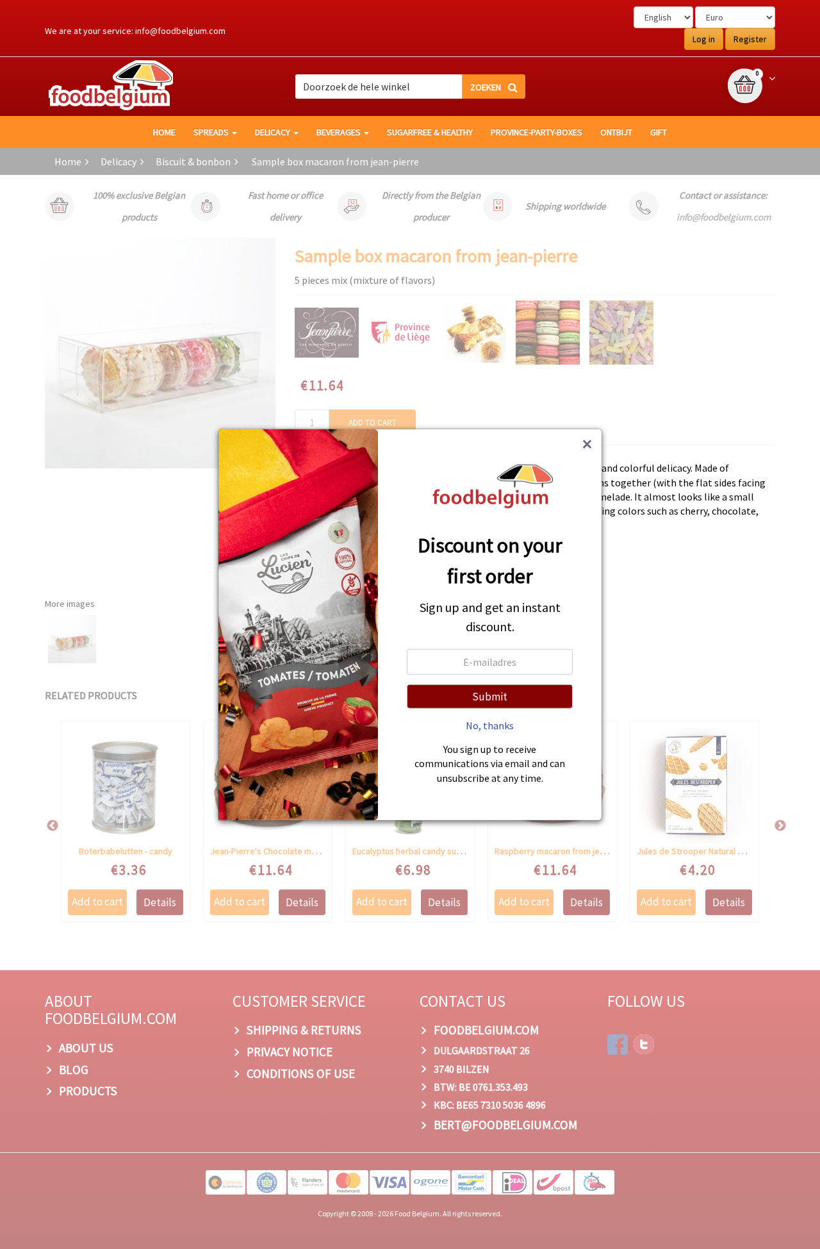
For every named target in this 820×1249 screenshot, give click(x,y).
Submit (489, 696)
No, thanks (490, 724)
